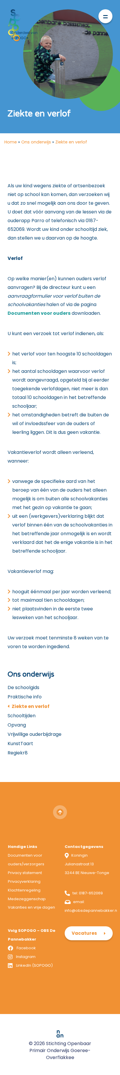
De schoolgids (23, 687)
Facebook (26, 948)
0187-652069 (91, 893)
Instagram (26, 956)
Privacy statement (25, 873)
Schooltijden (22, 715)
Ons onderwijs (36, 142)
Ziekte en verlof (31, 706)
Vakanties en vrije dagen (31, 907)
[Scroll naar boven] (60, 812)
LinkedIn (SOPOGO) (34, 965)
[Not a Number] (60, 1033)
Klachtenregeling (24, 890)
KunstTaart (20, 743)
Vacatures (84, 933)
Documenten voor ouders (39, 313)
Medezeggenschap (27, 899)
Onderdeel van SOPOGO (24, 35)
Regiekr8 (18, 752)
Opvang (17, 725)
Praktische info (25, 696)
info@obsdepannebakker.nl (91, 910)
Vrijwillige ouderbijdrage (34, 734)
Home (10, 142)
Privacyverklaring (24, 881)
